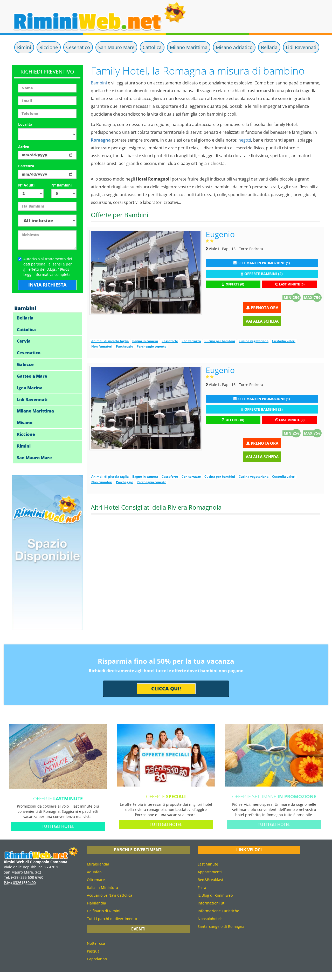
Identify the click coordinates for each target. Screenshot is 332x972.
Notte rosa (96, 943)
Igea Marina (30, 388)
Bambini (99, 83)
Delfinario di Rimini (103, 910)
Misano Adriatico (234, 47)
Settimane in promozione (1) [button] (263, 263)
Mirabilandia (98, 864)
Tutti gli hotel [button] (58, 826)
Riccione (48, 47)
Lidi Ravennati (301, 47)
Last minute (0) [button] (291, 284)
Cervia (24, 341)
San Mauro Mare (116, 47)
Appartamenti (210, 871)
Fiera (202, 887)
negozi (244, 140)
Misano (24, 422)
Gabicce (25, 364)
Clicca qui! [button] (166, 688)
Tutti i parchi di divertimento (112, 918)
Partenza (26, 165)
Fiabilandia (96, 903)
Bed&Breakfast (210, 879)
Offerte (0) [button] (234, 284)
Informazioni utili (212, 903)
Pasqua (93, 951)
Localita (25, 124)
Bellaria (269, 47)
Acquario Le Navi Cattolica (109, 895)
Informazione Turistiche (218, 910)
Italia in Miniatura (102, 887)
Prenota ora (264, 307)
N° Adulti (26, 185)
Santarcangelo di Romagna (221, 926)
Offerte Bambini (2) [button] (263, 273)
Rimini (24, 47)
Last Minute (208, 864)
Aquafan (94, 871)
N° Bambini (61, 185)
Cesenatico (78, 47)
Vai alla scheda (262, 321)
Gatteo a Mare (32, 376)
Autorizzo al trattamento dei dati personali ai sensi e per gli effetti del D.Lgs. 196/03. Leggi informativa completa (47, 266)
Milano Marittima (189, 47)
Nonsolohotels (210, 918)
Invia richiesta (47, 285)
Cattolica (152, 47)
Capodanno (97, 958)
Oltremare (96, 879)
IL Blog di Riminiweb (215, 895)
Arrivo (23, 146)
